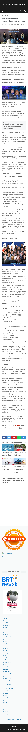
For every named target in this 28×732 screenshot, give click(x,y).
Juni (6, 622)
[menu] (3, 11)
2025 (5, 627)
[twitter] (9, 437)
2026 (5, 618)
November (8, 632)
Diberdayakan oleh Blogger (14, 719)
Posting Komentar (6, 25)
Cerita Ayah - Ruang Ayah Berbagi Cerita (16, 729)
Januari (7, 625)
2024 (5, 643)
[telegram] (23, 437)
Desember (8, 629)
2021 (5, 702)
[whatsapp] (19, 437)
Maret (7, 700)
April (6, 655)
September (8, 636)
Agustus (7, 639)
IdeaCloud (17, 425)
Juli (6, 620)
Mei (6, 641)
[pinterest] (13, 437)
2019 (5, 709)
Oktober (7, 634)
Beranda (14, 726)
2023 (5, 657)
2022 (5, 669)
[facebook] (4, 437)
